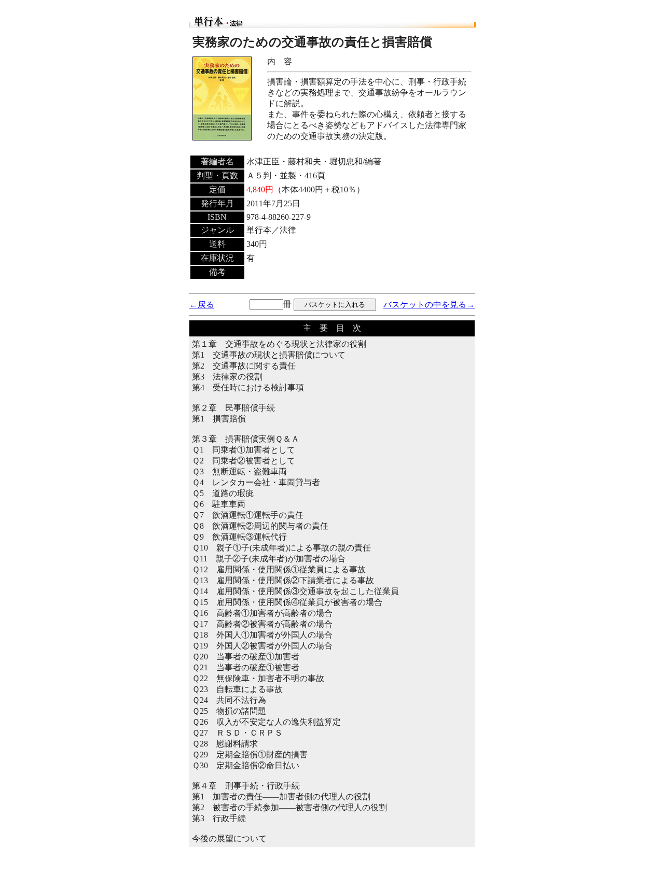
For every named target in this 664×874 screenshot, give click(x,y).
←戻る (201, 304)
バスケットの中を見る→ (429, 304)
